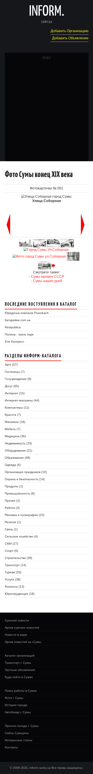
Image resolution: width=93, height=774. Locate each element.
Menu (46, 58)
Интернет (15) (15, 393)
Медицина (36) (15, 436)
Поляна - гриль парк (19, 334)
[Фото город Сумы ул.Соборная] (39, 256)
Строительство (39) (18, 558)
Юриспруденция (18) (20, 593)
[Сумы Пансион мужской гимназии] (44, 265)
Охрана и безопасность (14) (25, 479)
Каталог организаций (20, 655)
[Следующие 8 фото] (53, 265)
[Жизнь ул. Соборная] (53, 243)
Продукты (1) (14, 486)
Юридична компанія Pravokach (27, 313)
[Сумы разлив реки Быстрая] (73, 256)
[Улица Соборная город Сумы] (39, 243)
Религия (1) (13, 522)
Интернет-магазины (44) (22, 400)
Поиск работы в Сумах (21, 690)
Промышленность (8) (20, 493)
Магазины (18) (15, 422)
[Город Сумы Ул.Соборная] (46, 249)
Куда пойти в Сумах (19, 677)
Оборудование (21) (18, 450)
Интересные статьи (18, 740)
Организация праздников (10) (26, 472)
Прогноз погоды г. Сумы (21, 726)
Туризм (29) (13, 572)
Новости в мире (16, 634)
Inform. (46, 12)
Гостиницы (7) (15, 371)
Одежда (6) (13, 465)
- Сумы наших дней (46, 281)
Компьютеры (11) (17, 407)
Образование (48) (17, 457)
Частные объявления (20, 670)
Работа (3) (12, 507)
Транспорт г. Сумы (18, 662)
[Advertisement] (46, 112)
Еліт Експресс (14, 341)
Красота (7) (13, 414)
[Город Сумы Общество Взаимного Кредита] (67, 243)
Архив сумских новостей (22, 627)
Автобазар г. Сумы (18, 712)
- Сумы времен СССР (46, 276)
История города (16, 705)
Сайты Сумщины (17, 733)
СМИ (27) (11, 543)
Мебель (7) (13, 429)
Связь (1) (11, 529)
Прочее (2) (12, 500)
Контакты (11, 747)
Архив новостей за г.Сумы (23, 642)
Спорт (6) (11, 550)
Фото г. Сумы (14, 698)
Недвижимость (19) (18, 443)
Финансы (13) (14, 586)
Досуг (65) (12, 386)
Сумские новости (17, 620)
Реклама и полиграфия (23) (24, 515)
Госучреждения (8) (18, 379)
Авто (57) (11, 364)
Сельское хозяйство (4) (21, 536)
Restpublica (13, 327)
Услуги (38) (13, 579)
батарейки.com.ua (17, 320)
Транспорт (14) (15, 565)
